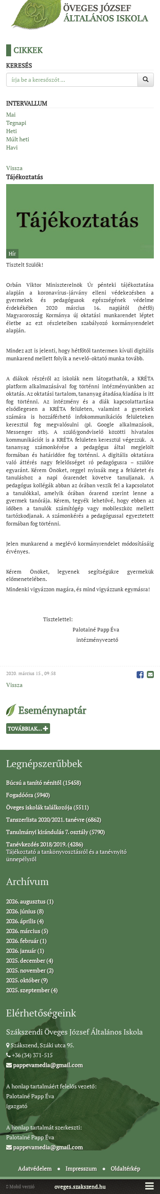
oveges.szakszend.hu (80, 1186)
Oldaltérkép (125, 1168)
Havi (12, 147)
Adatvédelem (35, 1168)
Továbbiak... (25, 728)
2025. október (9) (27, 980)
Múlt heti (17, 139)
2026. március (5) (27, 931)
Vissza (14, 168)
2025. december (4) (29, 960)
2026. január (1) (25, 950)
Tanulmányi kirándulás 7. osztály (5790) (55, 832)
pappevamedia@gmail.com (47, 1065)
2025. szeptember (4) (32, 990)
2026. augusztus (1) (30, 901)
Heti (11, 131)
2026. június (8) (25, 911)
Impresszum (81, 1168)
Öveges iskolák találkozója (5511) (47, 807)
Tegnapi (16, 123)
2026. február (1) (26, 941)
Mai (11, 114)
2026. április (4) (25, 921)
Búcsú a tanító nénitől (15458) (43, 782)
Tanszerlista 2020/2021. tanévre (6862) (53, 819)
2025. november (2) (30, 970)
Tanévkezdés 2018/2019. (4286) (44, 844)
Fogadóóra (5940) (28, 795)
